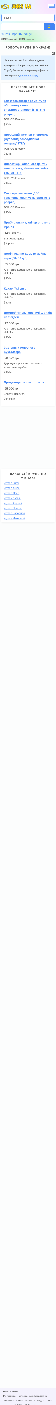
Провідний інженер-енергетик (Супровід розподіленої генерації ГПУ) (26, 139)
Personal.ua (29, 1400)
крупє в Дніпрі (12, 488)
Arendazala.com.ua (38, 1396)
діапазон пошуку (28, 75)
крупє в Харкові (13, 503)
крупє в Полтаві (13, 508)
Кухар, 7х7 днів (15, 288)
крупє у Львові (12, 498)
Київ (9, 124)
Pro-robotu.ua (9, 1396)
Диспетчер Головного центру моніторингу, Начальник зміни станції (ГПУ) (26, 168)
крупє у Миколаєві (14, 518)
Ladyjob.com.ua (44, 1400)
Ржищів (10, 398)
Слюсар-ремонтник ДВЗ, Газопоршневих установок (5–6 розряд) (27, 198)
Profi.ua (19, 1400)
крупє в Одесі (11, 493)
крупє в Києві (11, 483)
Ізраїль (10, 243)
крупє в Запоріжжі (14, 513)
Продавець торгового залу (24, 382)
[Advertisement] (28, 436)
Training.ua (22, 1396)
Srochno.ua (8, 1400)
